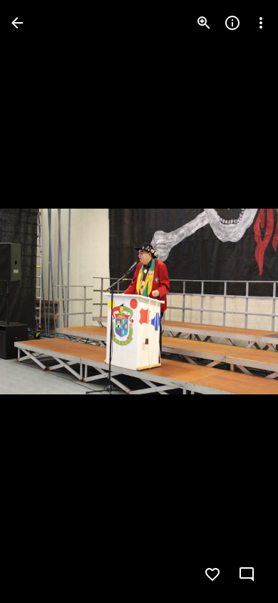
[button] (40, 301)
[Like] (212, 574)
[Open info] (232, 23)
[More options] (261, 23)
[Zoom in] (204, 23)
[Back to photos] (17, 23)
